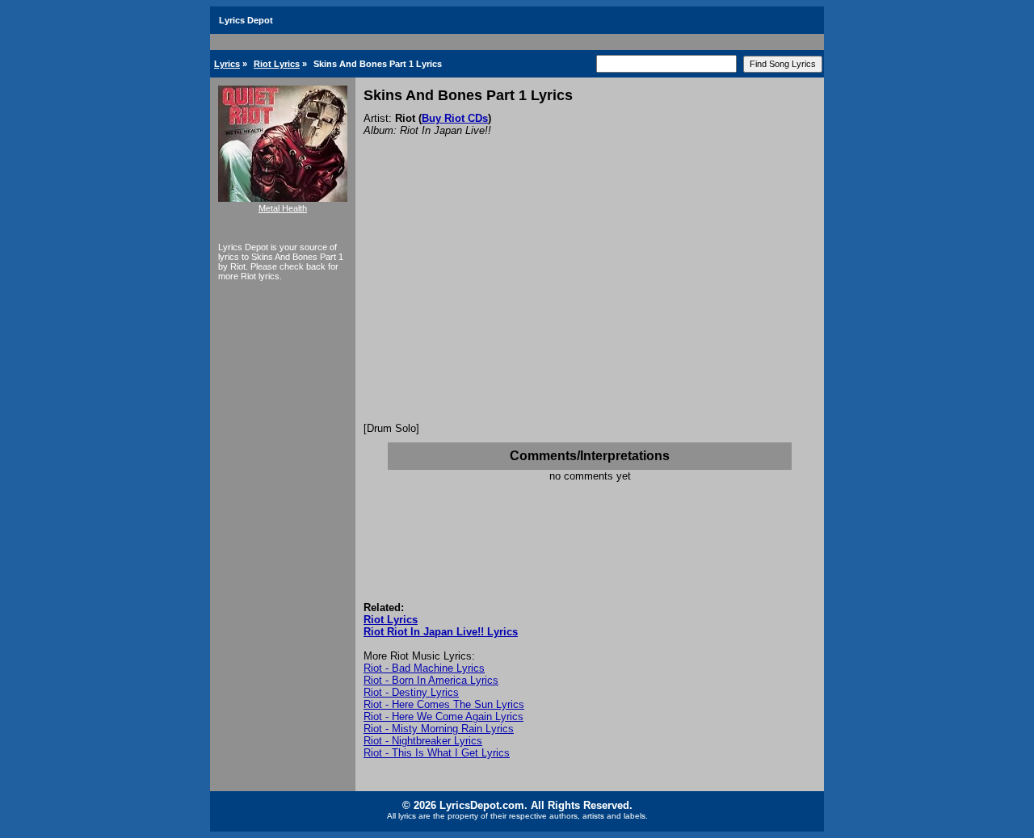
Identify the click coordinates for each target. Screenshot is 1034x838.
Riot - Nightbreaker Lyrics (423, 741)
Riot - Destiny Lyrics (411, 692)
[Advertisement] (589, 301)
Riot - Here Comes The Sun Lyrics (444, 704)
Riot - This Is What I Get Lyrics (437, 753)
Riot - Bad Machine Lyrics (424, 668)
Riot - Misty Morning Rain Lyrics (439, 729)
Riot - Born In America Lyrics (431, 680)
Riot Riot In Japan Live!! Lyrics (441, 632)
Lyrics (227, 64)
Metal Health (282, 208)
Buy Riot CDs (455, 118)
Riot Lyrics (277, 64)
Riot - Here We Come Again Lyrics (443, 716)
